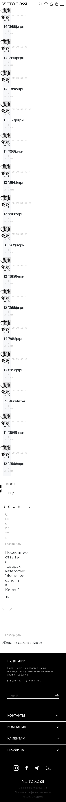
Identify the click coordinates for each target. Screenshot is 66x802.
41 (30, 109)
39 (22, 15)
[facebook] (26, 768)
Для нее (16, 680)
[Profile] (51, 4)
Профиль (15, 750)
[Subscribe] (55, 695)
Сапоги (5, 20)
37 (13, 15)
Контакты (16, 715)
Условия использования (33, 787)
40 (26, 15)
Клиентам (16, 738)
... (14, 506)
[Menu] (62, 4)
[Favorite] (46, 4)
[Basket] (56, 4)
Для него (36, 680)
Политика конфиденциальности (33, 792)
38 (17, 15)
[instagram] (16, 768)
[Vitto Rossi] (14, 3)
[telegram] (36, 768)
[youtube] (48, 768)
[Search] (40, 4)
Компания (16, 727)
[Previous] (11, 610)
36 (13, 203)
